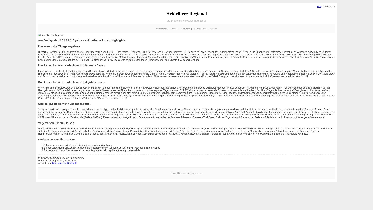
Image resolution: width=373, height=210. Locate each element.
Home (174, 173)
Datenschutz (184, 173)
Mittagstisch (161, 29)
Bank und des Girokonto (64, 163)
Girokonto (185, 29)
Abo (319, 6)
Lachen (174, 29)
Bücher (213, 29)
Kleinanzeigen (200, 29)
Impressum (197, 173)
